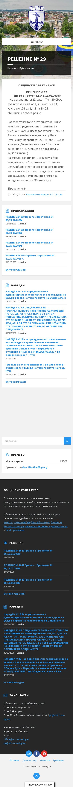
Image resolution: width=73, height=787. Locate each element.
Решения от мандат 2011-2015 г (44, 194)
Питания (14, 760)
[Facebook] (36, 753)
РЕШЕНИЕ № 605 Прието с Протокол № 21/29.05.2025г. (29, 231)
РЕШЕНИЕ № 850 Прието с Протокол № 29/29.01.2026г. (29, 218)
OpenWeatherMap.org (34, 467)
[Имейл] (29, 753)
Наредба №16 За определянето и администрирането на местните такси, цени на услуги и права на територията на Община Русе (36, 294)
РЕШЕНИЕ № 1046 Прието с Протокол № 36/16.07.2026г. (28, 581)
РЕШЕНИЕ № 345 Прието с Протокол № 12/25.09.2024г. (29, 244)
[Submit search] (67, 441)
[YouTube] (44, 753)
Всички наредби (16, 381)
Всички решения (16, 269)
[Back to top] (36, 776)
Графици (58, 760)
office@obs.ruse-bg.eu (16, 739)
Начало (11, 68)
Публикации (26, 68)
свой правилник (15, 530)
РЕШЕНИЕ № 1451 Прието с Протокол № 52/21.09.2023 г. (30, 257)
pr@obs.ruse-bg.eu (14, 743)
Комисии (45, 760)
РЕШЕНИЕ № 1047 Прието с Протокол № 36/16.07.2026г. (28, 566)
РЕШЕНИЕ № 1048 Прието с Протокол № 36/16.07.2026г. (28, 552)
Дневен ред (29, 760)
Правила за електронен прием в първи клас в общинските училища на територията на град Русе (35, 368)
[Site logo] (36, 30)
